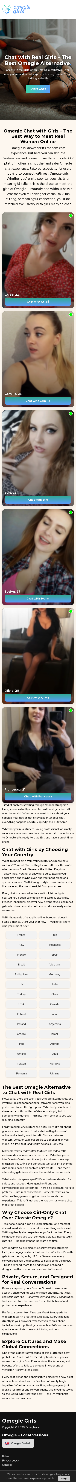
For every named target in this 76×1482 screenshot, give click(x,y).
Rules (5, 1456)
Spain (54, 955)
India (55, 984)
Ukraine (54, 1074)
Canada (54, 1004)
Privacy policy (10, 1461)
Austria (54, 1044)
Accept (63, 1478)
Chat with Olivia (38, 698)
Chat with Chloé (38, 302)
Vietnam (54, 965)
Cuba (55, 1054)
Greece (21, 1034)
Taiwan (21, 1064)
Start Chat (38, 89)
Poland (21, 1024)
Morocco (54, 1064)
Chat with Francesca (38, 796)
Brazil (21, 965)
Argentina (55, 1024)
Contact (7, 1465)
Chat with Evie (38, 500)
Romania (21, 1074)
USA (21, 1004)
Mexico (21, 955)
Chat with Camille (38, 401)
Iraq (21, 1044)
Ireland (21, 1014)
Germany (54, 974)
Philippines (21, 974)
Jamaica (21, 1054)
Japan (54, 1014)
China (54, 994)
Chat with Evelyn (38, 599)
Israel (54, 1034)
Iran (54, 935)
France (21, 935)
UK (21, 984)
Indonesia (55, 945)
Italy (21, 945)
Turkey (21, 994)
